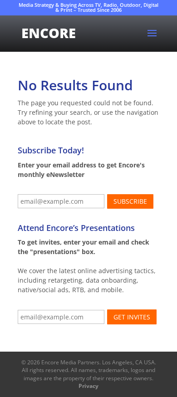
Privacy (88, 386)
